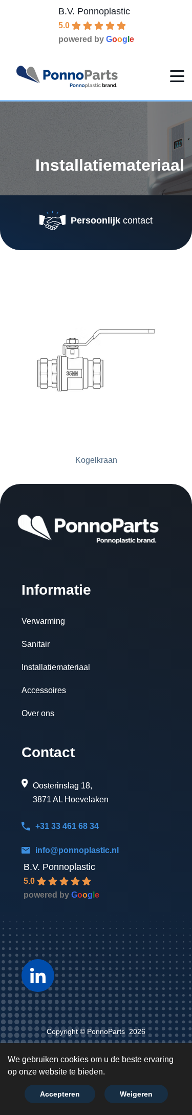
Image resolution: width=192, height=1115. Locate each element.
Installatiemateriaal (56, 667)
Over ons (38, 713)
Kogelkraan (96, 460)
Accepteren (60, 1094)
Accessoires (44, 690)
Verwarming (43, 621)
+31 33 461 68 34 (67, 826)
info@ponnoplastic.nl (77, 850)
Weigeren (136, 1094)
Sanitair (36, 644)
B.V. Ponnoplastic (94, 11)
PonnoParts (106, 1031)
